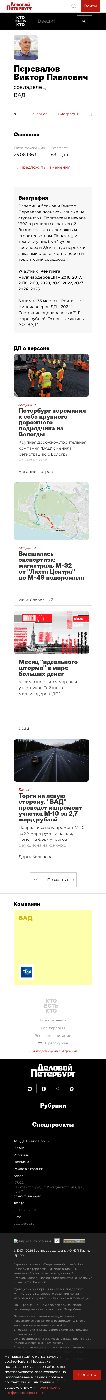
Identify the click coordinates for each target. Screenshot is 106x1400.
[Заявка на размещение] (84, 21)
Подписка (21, 1162)
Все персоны (53, 1028)
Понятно (87, 1374)
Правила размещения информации (53, 1051)
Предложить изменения (44, 167)
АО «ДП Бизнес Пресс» (31, 1141)
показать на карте (27, 1196)
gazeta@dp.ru (24, 1223)
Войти (90, 6)
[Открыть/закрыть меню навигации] (65, 6)
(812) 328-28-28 (25, 1210)
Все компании (53, 1020)
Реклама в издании (28, 1169)
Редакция (21, 1155)
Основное (38, 114)
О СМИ (19, 1148)
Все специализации (53, 1035)
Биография (68, 114)
